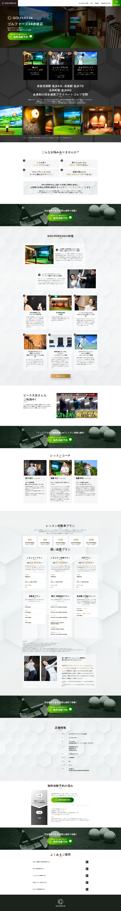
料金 (91, 3)
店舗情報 (97, 3)
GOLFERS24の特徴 (83, 3)
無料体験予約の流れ (105, 3)
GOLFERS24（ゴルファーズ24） (9, 3)
